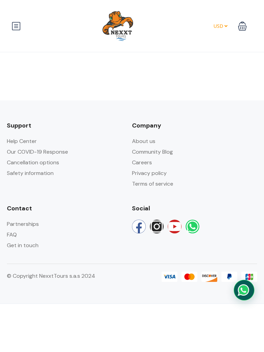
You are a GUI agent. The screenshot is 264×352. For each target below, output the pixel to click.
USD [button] (218, 26)
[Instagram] (157, 226)
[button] (242, 26)
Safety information (30, 173)
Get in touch (22, 245)
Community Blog (152, 151)
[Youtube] (175, 226)
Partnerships (23, 224)
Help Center (22, 141)
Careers (142, 162)
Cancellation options (33, 162)
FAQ (12, 234)
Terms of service (152, 183)
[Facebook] (139, 226)
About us (143, 141)
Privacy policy (149, 173)
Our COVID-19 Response (37, 151)
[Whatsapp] (192, 226)
